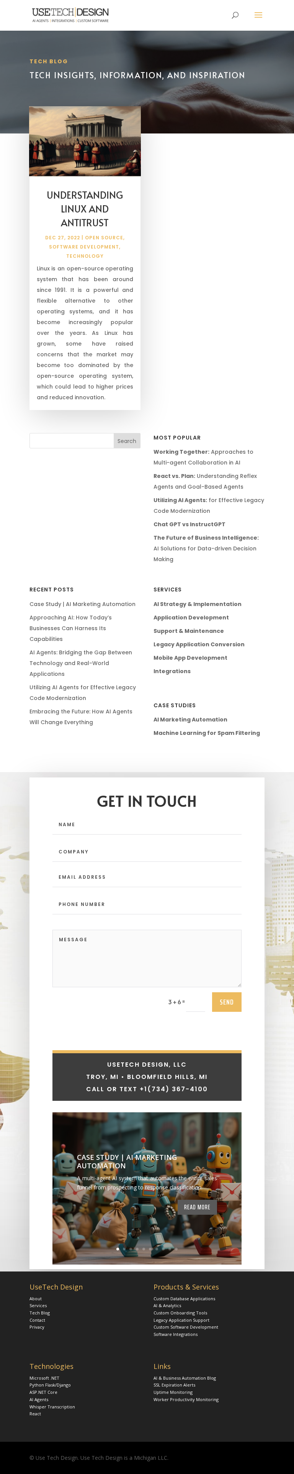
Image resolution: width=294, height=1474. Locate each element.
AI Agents (38, 1399)
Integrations (172, 671)
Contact (37, 1320)
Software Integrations (176, 1334)
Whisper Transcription (52, 1407)
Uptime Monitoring (173, 1392)
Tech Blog (39, 1313)
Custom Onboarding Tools (180, 1313)
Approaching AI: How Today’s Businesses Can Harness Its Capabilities (70, 628)
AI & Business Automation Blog (185, 1378)
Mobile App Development (190, 658)
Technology (85, 256)
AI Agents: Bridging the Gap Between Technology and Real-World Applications (80, 663)
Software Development (84, 247)
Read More (197, 1207)
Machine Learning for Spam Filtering (207, 733)
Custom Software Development (186, 1327)
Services (38, 1305)
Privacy (36, 1327)
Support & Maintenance (189, 631)
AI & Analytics (167, 1305)
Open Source (104, 237)
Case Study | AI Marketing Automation (82, 604)
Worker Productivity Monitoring (186, 1399)
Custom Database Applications (184, 1298)
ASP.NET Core (43, 1392)
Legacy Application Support (181, 1320)
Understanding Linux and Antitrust (85, 208)
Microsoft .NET (44, 1378)
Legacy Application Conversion (199, 644)
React (35, 1413)
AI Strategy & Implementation (198, 604)
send (227, 1002)
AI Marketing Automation (190, 719)
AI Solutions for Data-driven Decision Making (206, 548)
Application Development (191, 617)
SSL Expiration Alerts (174, 1385)
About (35, 1298)
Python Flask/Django (50, 1385)
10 (176, 1249)
